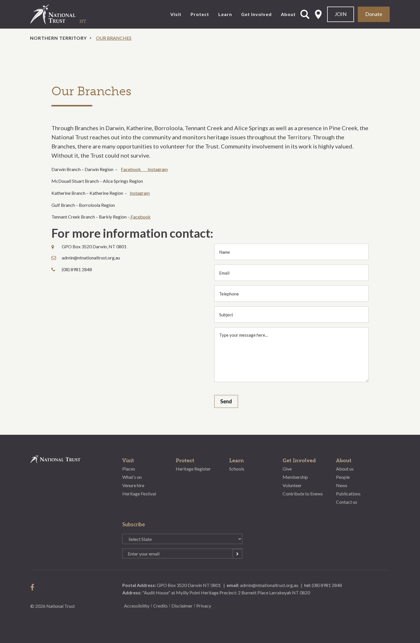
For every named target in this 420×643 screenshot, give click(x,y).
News (341, 485)
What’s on (132, 477)
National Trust (64, 14)
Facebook (134, 169)
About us (345, 468)
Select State (318, 14)
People (343, 477)
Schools (236, 468)
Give (287, 468)
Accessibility (136, 605)
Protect (200, 14)
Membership (295, 477)
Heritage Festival (139, 493)
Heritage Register (193, 468)
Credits (160, 605)
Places (128, 468)
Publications (348, 493)
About (288, 14)
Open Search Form (304, 14)
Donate (373, 14)
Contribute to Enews (303, 493)
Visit (175, 14)
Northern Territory (58, 38)
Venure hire (133, 485)
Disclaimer (182, 605)
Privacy (203, 605)
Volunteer (292, 485)
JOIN (341, 14)
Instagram (158, 169)
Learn (225, 14)
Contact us (346, 501)
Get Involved (256, 14)
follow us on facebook (33, 587)
